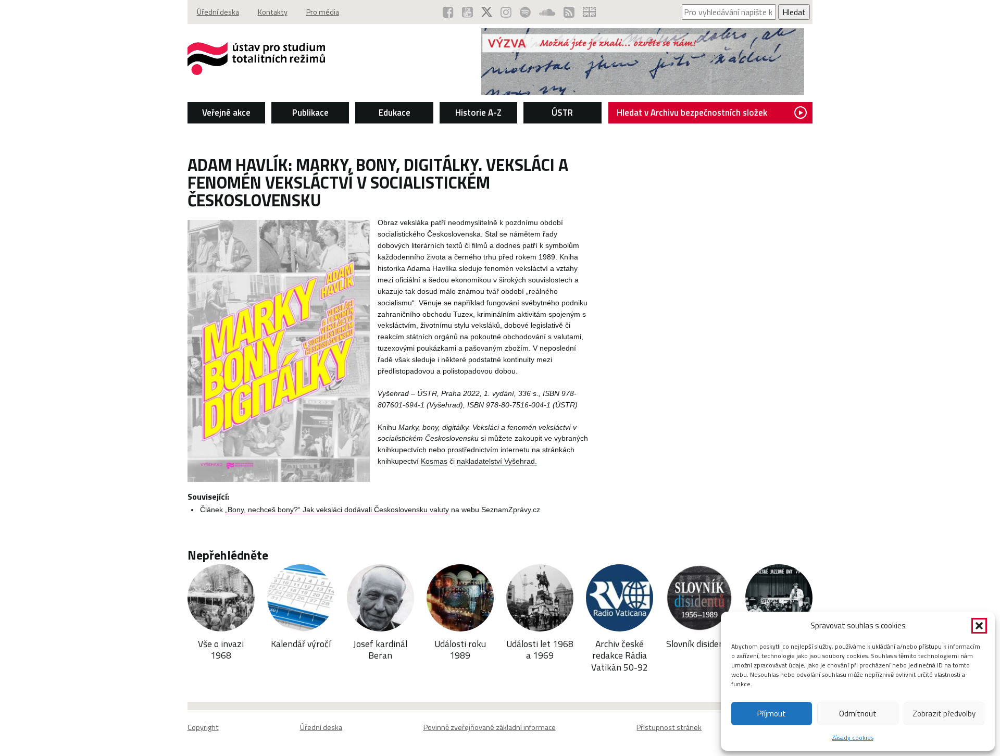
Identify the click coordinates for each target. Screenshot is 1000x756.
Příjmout (771, 714)
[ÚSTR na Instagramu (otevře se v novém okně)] (506, 12)
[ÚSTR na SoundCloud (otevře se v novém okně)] (547, 12)
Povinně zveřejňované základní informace (489, 727)
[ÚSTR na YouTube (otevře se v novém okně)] (467, 12)
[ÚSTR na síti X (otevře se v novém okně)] (486, 12)
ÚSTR (562, 112)
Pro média (322, 12)
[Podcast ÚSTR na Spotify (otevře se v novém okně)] (525, 12)
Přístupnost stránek (669, 727)
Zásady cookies (852, 737)
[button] (979, 626)
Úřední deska (218, 12)
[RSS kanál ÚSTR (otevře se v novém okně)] (569, 12)
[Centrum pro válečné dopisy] (642, 91)
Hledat (794, 12)
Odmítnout (858, 714)
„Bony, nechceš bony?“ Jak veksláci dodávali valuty (337, 510)
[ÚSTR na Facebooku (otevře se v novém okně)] (448, 12)
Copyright (203, 727)
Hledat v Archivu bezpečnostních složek (692, 112)
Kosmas (434, 461)
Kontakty (273, 12)
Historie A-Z (478, 112)
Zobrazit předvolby (944, 714)
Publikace (310, 112)
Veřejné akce (226, 112)
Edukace (394, 112)
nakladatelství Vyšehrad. (497, 461)
